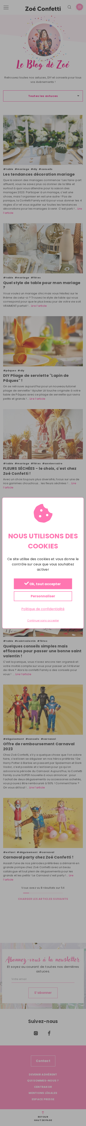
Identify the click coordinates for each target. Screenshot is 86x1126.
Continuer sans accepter (43, 620)
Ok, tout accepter (45, 584)
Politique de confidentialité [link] (42, 609)
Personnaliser (43, 596)
